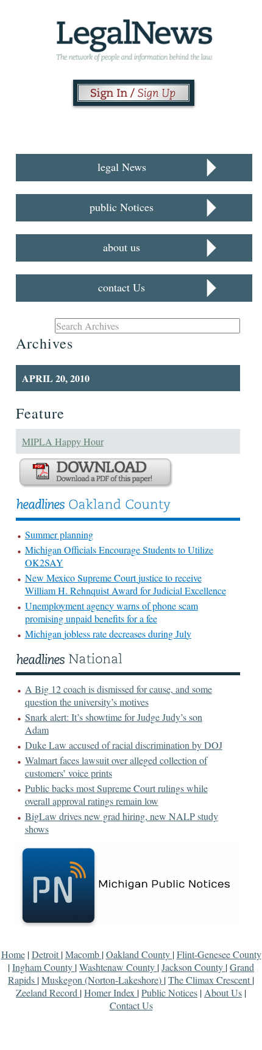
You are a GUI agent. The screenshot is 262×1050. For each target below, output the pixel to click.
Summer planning (59, 534)
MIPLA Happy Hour (63, 441)
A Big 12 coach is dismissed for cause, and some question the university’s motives (118, 695)
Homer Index (110, 992)
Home (13, 954)
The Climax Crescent (210, 979)
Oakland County (139, 954)
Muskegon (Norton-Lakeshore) (102, 979)
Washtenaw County (118, 967)
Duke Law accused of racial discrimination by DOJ (123, 745)
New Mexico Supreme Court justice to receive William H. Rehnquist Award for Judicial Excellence (125, 584)
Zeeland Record (48, 992)
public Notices (122, 207)
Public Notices (169, 992)
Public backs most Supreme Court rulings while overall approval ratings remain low (116, 794)
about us (121, 247)
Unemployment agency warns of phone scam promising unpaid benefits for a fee (111, 612)
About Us (223, 992)
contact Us (121, 287)
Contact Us (131, 1005)
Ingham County (43, 967)
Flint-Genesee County (219, 954)
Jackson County (193, 967)
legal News (121, 166)
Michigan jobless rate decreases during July (108, 633)
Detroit (46, 954)
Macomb (83, 954)
